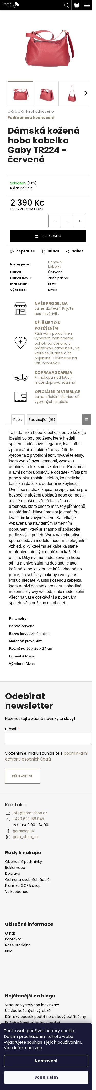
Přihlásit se (22, 776)
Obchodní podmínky (23, 861)
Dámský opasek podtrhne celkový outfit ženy (45, 1016)
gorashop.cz (24, 830)
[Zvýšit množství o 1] (79, 221)
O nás (10, 933)
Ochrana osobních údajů (27, 879)
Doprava (12, 873)
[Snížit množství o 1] (55, 221)
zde (38, 1048)
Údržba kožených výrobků (28, 1010)
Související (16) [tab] (42, 419)
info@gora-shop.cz (30, 812)
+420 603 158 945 (28, 818)
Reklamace (15, 867)
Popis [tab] (18, 419)
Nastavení (46, 1061)
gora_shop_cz (25, 836)
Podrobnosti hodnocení (31, 117)
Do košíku (51, 235)
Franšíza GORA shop (23, 885)
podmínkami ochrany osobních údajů (46, 756)
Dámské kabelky (55, 264)
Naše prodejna (18, 945)
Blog (9, 951)
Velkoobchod (16, 891)
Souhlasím (46, 1077)
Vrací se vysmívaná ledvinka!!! (32, 1005)
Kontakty (13, 939)
